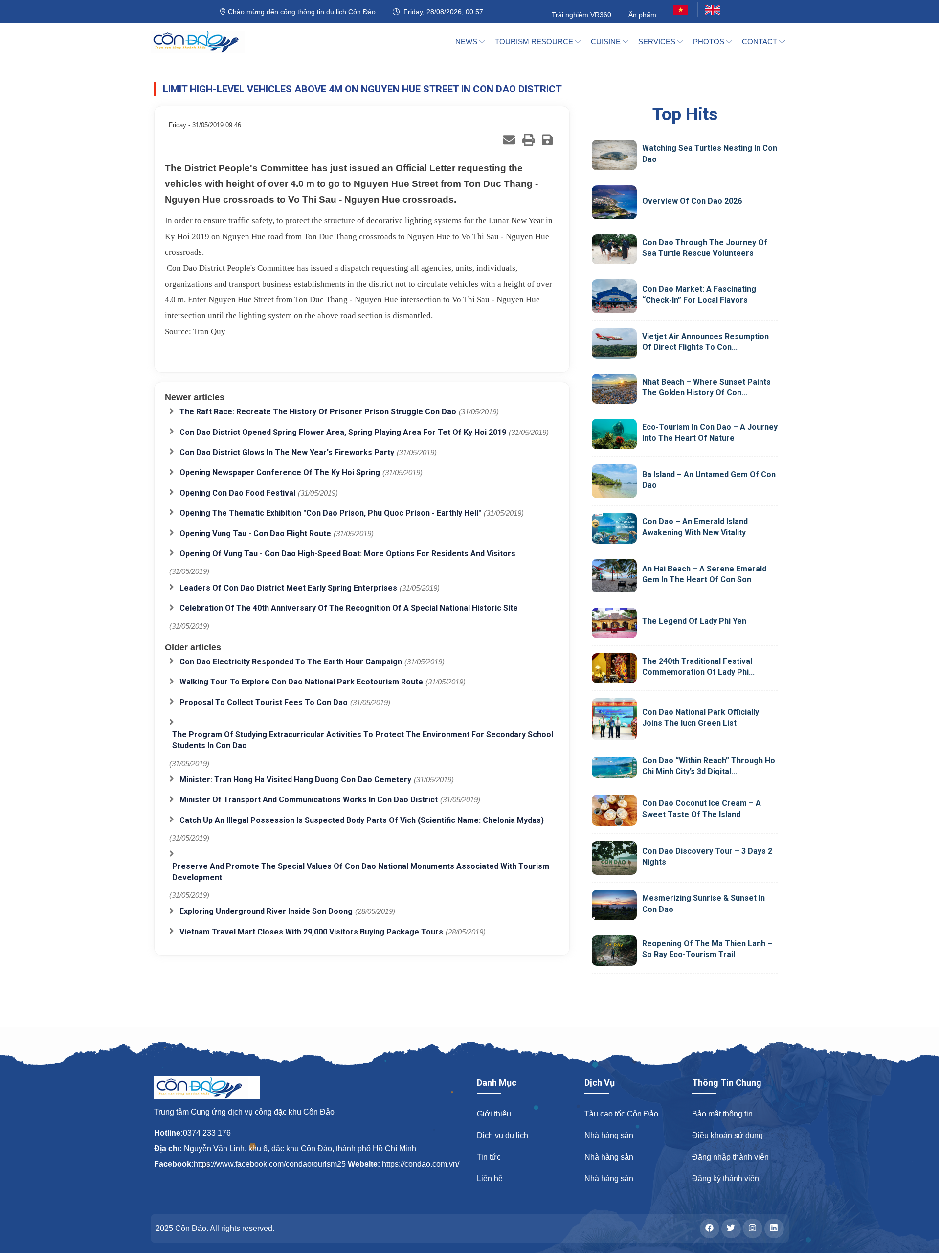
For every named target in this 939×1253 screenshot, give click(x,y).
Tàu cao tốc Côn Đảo (621, 1114)
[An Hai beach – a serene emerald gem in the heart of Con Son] (614, 575)
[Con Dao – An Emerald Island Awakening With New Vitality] (614, 528)
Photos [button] (709, 41)
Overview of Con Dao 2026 (692, 200)
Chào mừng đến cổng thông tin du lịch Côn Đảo (301, 12)
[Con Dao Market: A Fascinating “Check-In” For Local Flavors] (614, 296)
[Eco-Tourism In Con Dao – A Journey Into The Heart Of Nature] (614, 434)
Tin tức (489, 1157)
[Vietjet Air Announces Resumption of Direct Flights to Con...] (614, 343)
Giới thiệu (494, 1114)
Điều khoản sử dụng (727, 1135)
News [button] (467, 41)
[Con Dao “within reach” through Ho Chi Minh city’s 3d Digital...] (614, 767)
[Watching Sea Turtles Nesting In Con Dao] (614, 155)
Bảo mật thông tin (722, 1114)
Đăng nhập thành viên (730, 1157)
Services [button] (657, 41)
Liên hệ (490, 1178)
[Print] (528, 140)
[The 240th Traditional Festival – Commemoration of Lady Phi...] (614, 668)
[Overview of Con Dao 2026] (614, 202)
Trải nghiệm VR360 (581, 15)
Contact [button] (760, 41)
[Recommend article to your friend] (509, 140)
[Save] (547, 140)
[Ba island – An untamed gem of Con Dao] (614, 481)
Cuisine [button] (607, 41)
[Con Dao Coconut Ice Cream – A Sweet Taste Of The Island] (614, 810)
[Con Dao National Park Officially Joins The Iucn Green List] (614, 719)
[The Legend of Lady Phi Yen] (614, 623)
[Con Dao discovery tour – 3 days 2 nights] (614, 858)
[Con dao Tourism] (203, 41)
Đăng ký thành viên (725, 1178)
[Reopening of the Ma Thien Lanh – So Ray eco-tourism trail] (614, 950)
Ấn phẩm (642, 15)
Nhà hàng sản (608, 1135)
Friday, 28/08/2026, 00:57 (441, 12)
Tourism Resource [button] (535, 41)
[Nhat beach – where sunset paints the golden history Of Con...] (614, 389)
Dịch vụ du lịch (502, 1135)
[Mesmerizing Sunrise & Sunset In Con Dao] (614, 905)
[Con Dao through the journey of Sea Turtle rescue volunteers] (614, 249)
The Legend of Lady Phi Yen (694, 621)
